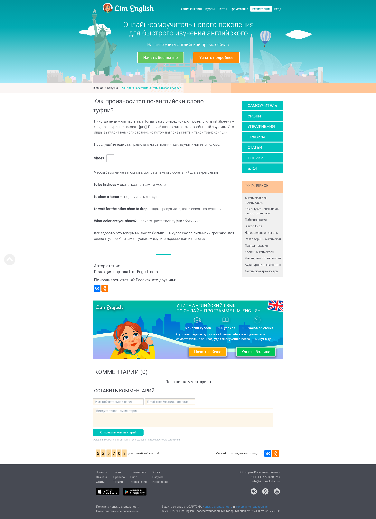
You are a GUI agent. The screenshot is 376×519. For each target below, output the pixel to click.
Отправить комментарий (118, 432)
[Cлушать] (110, 158)
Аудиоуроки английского (263, 265)
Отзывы (101, 477)
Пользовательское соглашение (117, 511)
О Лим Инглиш (191, 9)
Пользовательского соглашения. (163, 439)
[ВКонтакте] (97, 288)
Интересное (160, 482)
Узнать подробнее (216, 57)
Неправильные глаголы (261, 233)
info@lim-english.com (266, 481)
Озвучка (112, 87)
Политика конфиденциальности (117, 506)
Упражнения (261, 126)
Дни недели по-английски (263, 258)
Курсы (210, 9)
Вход (277, 9)
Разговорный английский (263, 239)
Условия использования (252, 506)
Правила (257, 137)
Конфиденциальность (217, 506)
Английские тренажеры (261, 271)
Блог (253, 168)
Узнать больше (255, 351)
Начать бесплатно (160, 57)
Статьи (255, 147)
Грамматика (239, 9)
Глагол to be (253, 226)
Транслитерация (256, 245)
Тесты (222, 9)
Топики (255, 158)
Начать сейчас (207, 351)
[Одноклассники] (104, 288)
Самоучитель (262, 105)
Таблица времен (256, 220)
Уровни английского (259, 252)
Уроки (254, 116)
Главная (98, 87)
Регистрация (261, 9)
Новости (102, 472)
